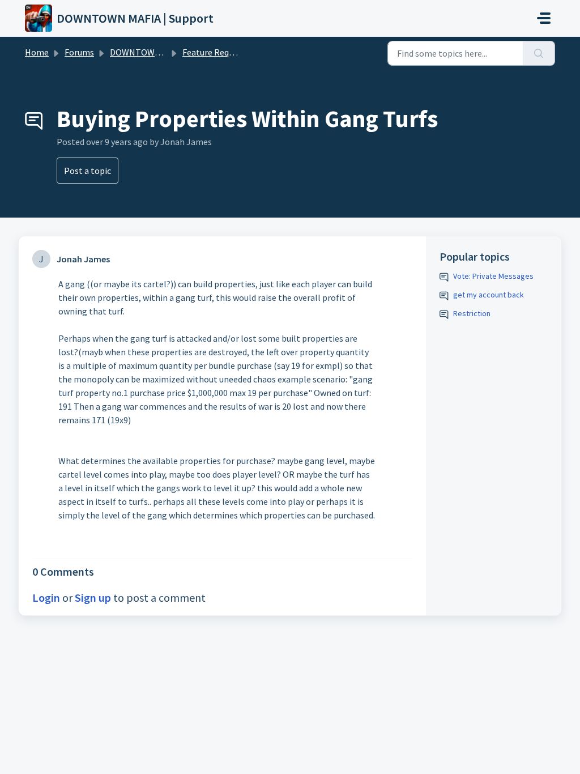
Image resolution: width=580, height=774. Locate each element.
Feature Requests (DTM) (229, 52)
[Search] (539, 53)
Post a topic (87, 170)
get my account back (488, 295)
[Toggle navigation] (543, 18)
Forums (79, 52)
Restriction (472, 313)
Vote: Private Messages (493, 276)
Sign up (93, 597)
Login (46, 597)
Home (37, 52)
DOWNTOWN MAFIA (148, 52)
